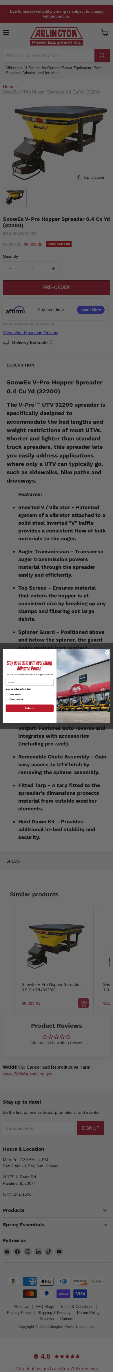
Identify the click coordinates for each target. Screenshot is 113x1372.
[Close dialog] (106, 652)
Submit (29, 708)
